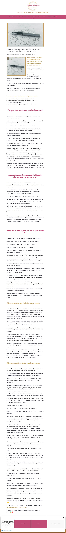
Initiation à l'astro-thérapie (29, 54)
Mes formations (31, 16)
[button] (63, 517)
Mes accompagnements (21, 16)
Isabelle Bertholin (12, 54)
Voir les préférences (56, 524)
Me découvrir (11, 16)
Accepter (22, 524)
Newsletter (49, 16)
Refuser (39, 524)
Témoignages (54, 16)
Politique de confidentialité (7, 530)
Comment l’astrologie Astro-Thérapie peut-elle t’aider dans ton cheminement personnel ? (24, 50)
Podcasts (39, 16)
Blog (44, 16)
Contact (33, 18)
